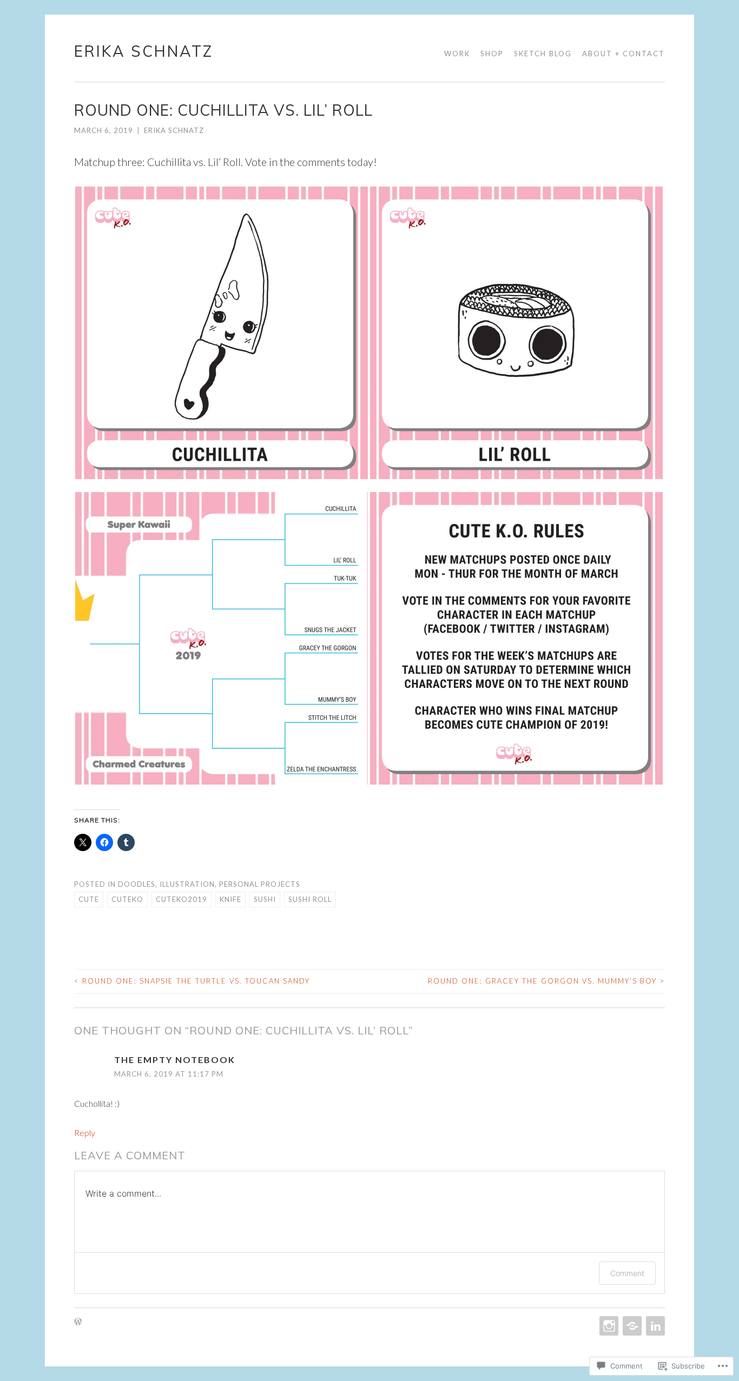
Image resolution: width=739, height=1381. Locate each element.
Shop (492, 53)
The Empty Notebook (174, 1059)
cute (88, 899)
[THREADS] (631, 1326)
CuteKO (127, 899)
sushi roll (310, 899)
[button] (221, 332)
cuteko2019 (181, 899)
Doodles (136, 884)
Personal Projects (259, 884)
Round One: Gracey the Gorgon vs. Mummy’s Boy (546, 981)
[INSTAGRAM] (607, 1326)
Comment (627, 1273)
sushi (265, 899)
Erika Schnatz (143, 51)
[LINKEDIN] (654, 1326)
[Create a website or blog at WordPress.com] (78, 1322)
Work (457, 53)
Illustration (187, 884)
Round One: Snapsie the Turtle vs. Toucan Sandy (192, 981)
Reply (84, 1132)
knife (230, 899)
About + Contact (623, 53)
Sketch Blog (543, 53)
